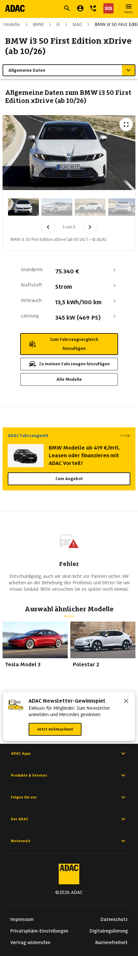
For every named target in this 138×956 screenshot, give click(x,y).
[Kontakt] (93, 8)
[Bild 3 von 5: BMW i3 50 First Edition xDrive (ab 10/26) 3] (90, 207)
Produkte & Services (29, 775)
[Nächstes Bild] (90, 227)
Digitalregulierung (109, 931)
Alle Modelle (69, 379)
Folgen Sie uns (24, 797)
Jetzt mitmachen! (55, 729)
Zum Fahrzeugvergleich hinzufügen (74, 344)
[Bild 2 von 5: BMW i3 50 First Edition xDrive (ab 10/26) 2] (56, 207)
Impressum (22, 919)
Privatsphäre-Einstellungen (39, 931)
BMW (38, 24)
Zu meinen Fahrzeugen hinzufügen (74, 364)
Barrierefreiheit (111, 942)
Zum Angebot (69, 478)
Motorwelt (20, 841)
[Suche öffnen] (67, 8)
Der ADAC (19, 819)
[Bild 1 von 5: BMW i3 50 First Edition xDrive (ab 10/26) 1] (23, 207)
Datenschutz (114, 919)
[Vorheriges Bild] (48, 227)
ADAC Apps (21, 753)
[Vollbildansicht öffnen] (126, 124)
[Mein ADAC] (80, 8)
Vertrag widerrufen (30, 942)
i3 (58, 24)
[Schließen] (126, 701)
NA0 (77, 24)
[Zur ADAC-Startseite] (15, 8)
